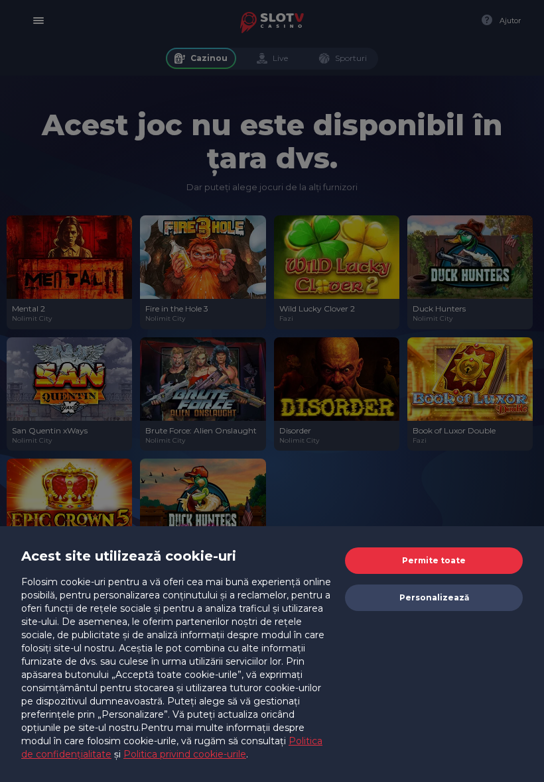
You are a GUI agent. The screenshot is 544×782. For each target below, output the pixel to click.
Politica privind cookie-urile (184, 754)
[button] (434, 560)
